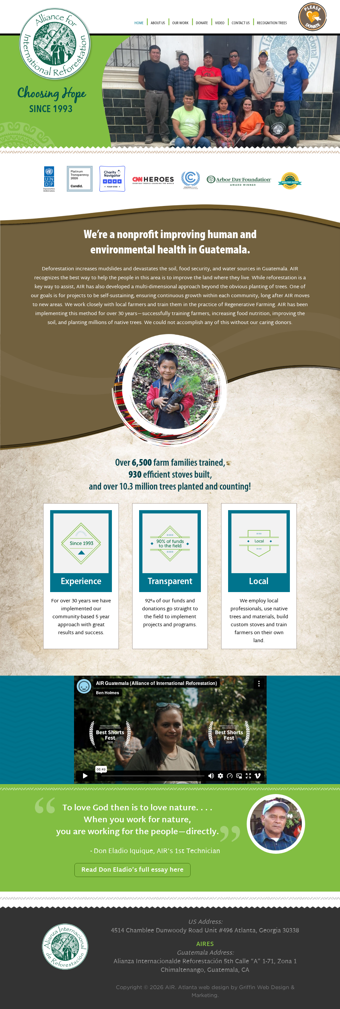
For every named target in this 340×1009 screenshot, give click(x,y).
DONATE (202, 23)
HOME (138, 23)
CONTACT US (241, 23)
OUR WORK (180, 23)
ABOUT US (158, 23)
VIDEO (219, 23)
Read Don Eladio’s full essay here (132, 870)
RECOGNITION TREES (272, 23)
